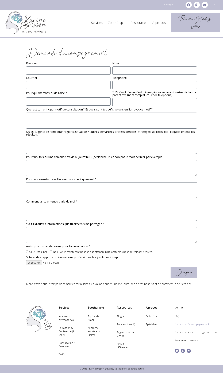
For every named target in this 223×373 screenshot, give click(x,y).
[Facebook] (189, 5)
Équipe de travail (93, 318)
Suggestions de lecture (125, 334)
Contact (167, 5)
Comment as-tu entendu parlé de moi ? (51, 201)
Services (97, 23)
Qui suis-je (151, 316)
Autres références (123, 345)
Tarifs (62, 354)
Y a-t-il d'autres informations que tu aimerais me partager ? (65, 224)
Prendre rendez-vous (186, 340)
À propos (159, 23)
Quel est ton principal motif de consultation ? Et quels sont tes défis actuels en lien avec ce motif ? (89, 109)
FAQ (177, 316)
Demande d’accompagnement (192, 324)
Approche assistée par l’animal (94, 331)
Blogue (120, 316)
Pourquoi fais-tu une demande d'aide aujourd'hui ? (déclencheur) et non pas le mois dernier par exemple (94, 157)
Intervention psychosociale (67, 318)
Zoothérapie (116, 23)
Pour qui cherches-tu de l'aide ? (46, 93)
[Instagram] (197, 5)
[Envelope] (205, 5)
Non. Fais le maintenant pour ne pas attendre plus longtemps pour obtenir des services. (103, 251)
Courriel (31, 78)
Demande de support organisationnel (196, 332)
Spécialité (151, 324)
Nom (115, 63)
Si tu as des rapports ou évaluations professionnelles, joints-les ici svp (72, 257)
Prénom (31, 63)
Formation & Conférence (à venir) (66, 331)
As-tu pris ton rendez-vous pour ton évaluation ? (58, 246)
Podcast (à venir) (126, 324)
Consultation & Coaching (67, 344)
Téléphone (119, 78)
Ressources (138, 23)
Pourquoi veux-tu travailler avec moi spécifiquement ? (61, 179)
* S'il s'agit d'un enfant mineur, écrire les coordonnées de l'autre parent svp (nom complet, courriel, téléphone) (154, 94)
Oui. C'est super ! (38, 251)
